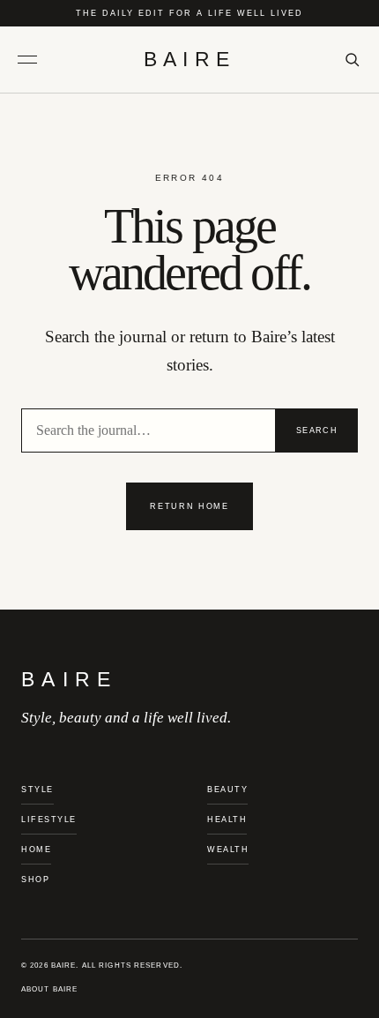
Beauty (227, 789)
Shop (35, 879)
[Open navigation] (34, 60)
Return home (189, 506)
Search (317, 430)
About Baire (49, 989)
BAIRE (190, 59)
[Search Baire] (352, 60)
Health (227, 819)
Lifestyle (49, 819)
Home (36, 849)
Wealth (228, 849)
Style (37, 789)
